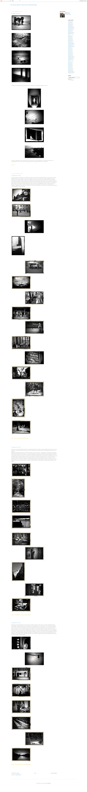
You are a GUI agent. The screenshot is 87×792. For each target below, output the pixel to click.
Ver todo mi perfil (68, 14)
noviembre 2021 (70, 27)
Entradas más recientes (15, 773)
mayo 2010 (70, 65)
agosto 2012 (70, 35)
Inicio (35, 773)
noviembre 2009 (70, 72)
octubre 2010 (70, 58)
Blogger (49, 783)
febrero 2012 (70, 40)
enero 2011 (70, 55)
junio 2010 (70, 64)
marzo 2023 (70, 25)
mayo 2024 (70, 21)
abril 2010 (69, 66)
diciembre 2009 (70, 71)
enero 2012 (70, 41)
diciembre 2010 (70, 56)
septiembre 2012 (71, 33)
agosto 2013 (70, 30)
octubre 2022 (70, 26)
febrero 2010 (70, 69)
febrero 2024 (70, 24)
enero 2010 (70, 70)
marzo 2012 (70, 39)
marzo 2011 (70, 52)
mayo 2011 (70, 50)
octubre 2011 (70, 45)
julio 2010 (69, 63)
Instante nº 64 (15, 622)
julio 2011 (69, 47)
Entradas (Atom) (18, 774)
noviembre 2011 (70, 44)
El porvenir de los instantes (24, 5)
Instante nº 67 (15, 13)
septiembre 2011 (71, 46)
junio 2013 (70, 31)
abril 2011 (69, 51)
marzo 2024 (70, 22)
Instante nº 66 (15, 175)
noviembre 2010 (70, 57)
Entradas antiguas (54, 773)
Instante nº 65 (15, 447)
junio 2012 (70, 38)
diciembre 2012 (70, 32)
